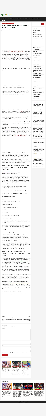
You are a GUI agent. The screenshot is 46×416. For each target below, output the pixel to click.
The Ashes (35, 86)
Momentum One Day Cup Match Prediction (38, 71)
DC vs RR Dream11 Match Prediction (19, 135)
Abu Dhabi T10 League (36, 30)
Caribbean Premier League (27, 18)
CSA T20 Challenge (36, 49)
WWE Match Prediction (18, 18)
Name (3, 342)
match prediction (10, 130)
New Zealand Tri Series (37, 73)
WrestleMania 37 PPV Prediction (38, 92)
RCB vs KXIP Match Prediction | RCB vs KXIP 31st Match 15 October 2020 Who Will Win (23, 318)
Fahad (34, 142)
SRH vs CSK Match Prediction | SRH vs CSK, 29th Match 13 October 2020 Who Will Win (9, 318)
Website (3, 349)
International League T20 (37, 62)
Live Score (3, 20)
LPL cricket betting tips (37, 68)
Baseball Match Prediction (37, 36)
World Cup (35, 90)
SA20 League (35, 79)
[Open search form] (44, 19)
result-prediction (24, 374)
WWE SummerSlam (10, 18)
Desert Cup (35, 51)
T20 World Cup (35, 84)
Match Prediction (4, 18)
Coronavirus (35, 45)
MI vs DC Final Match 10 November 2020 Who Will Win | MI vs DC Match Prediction (38, 155)
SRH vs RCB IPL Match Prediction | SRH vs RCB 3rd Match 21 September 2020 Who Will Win (38, 164)
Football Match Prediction (37, 53)
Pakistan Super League (36, 18)
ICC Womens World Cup (37, 60)
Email (3, 345)
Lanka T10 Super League (37, 66)
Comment (3, 328)
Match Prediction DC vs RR (25, 261)
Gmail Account (35, 57)
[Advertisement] (23, 6)
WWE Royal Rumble (36, 96)
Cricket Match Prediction (5, 23)
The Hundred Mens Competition (38, 88)
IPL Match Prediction (11, 23)
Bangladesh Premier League (37, 34)
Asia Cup (34, 32)
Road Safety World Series (37, 77)
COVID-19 (21, 111)
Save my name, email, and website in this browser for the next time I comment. (15, 352)
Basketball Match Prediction (37, 38)
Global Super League (36, 55)
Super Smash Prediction (37, 81)
